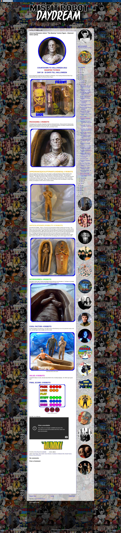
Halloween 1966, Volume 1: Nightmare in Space (85, 168)
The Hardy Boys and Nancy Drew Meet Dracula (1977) (85, 93)
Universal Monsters (37, 455)
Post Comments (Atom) (40, 498)
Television (48, 27)
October (82, 84)
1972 (80, 194)
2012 (80, 79)
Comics (62, 27)
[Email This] (49, 452)
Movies (55, 27)
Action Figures (35, 453)
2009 (80, 187)
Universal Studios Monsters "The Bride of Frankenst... (85, 108)
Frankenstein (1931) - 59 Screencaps (85, 156)
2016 (80, 72)
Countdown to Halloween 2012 (58, 453)
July (81, 181)
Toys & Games (39, 27)
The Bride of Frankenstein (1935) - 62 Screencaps (85, 148)
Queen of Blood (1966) (84, 173)
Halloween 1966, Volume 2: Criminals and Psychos (85, 154)
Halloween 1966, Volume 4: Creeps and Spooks (85, 112)
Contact (69, 27)
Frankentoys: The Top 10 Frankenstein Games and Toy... (85, 122)
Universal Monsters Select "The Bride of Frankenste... (85, 101)
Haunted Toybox (68, 453)
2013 (80, 77)
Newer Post (32, 496)
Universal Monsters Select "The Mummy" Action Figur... (85, 136)
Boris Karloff (41, 453)
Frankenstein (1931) (84, 158)
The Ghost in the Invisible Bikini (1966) (85, 105)
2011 (80, 185)
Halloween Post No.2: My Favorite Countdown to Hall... (85, 86)
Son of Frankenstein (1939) (85, 145)
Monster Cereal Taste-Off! (85, 96)
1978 (80, 192)
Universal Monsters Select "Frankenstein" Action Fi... (85, 140)
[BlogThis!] (51, 452)
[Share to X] (52, 452)
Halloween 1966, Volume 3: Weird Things (85, 133)
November (83, 82)
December (83, 80)
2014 (80, 76)
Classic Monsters (48, 453)
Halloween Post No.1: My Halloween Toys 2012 (85, 90)
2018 (80, 69)
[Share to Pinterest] (55, 452)
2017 (80, 70)
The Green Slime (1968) (85, 163)
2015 (80, 74)
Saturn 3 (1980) (83, 116)
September (83, 178)
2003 (80, 190)
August (82, 179)
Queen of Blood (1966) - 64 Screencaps (85, 171)
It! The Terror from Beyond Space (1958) (85, 176)
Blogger (67, 529)
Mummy (31, 455)
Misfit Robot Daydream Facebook (85, 47)
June (82, 183)
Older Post (72, 496)
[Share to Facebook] (53, 452)
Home (31, 27)
